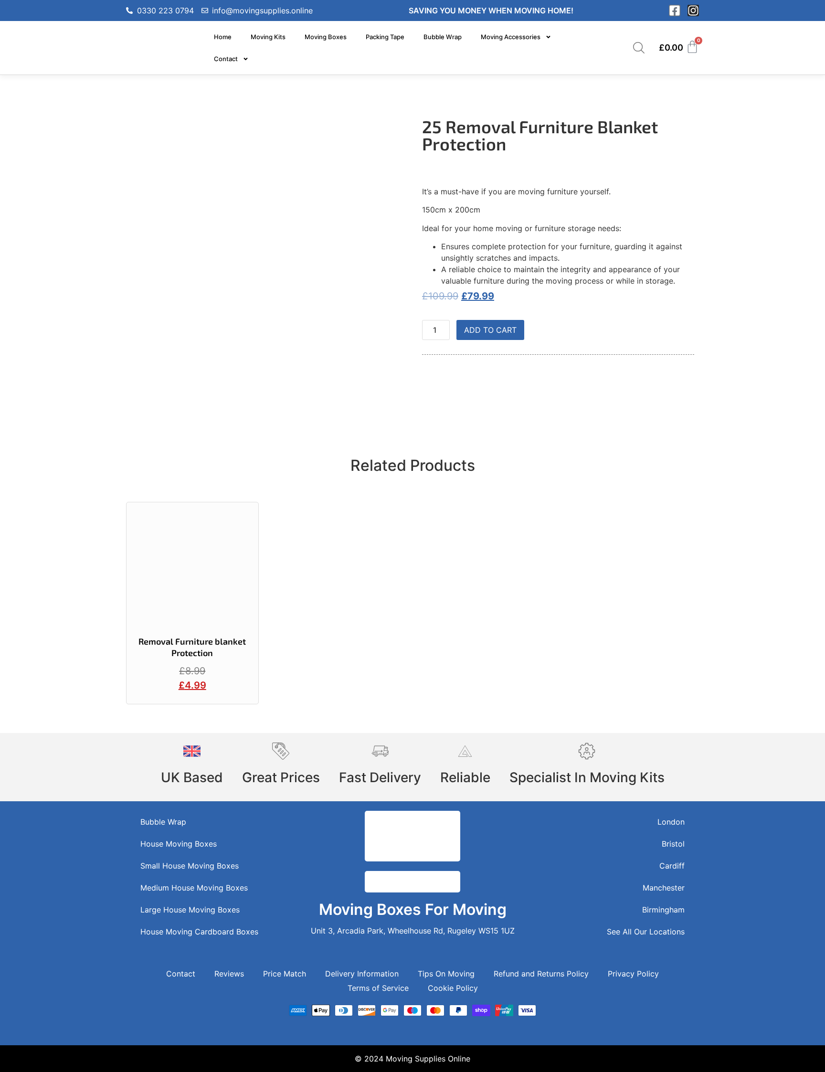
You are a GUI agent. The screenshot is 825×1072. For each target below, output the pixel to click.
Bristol (673, 844)
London (671, 822)
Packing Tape (385, 37)
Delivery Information (362, 973)
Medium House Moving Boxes (194, 887)
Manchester (664, 887)
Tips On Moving (446, 973)
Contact (226, 59)
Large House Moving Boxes (190, 909)
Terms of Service (378, 988)
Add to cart (490, 330)
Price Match (284, 973)
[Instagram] (693, 10)
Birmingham (663, 909)
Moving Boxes (326, 37)
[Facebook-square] (674, 10)
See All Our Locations (646, 931)
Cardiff (672, 865)
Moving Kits (268, 37)
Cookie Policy (453, 988)
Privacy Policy (633, 973)
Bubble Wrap (442, 37)
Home (223, 37)
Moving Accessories (510, 37)
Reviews (229, 973)
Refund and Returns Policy (541, 973)
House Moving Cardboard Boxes (199, 931)
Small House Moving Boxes (189, 865)
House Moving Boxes (178, 844)
